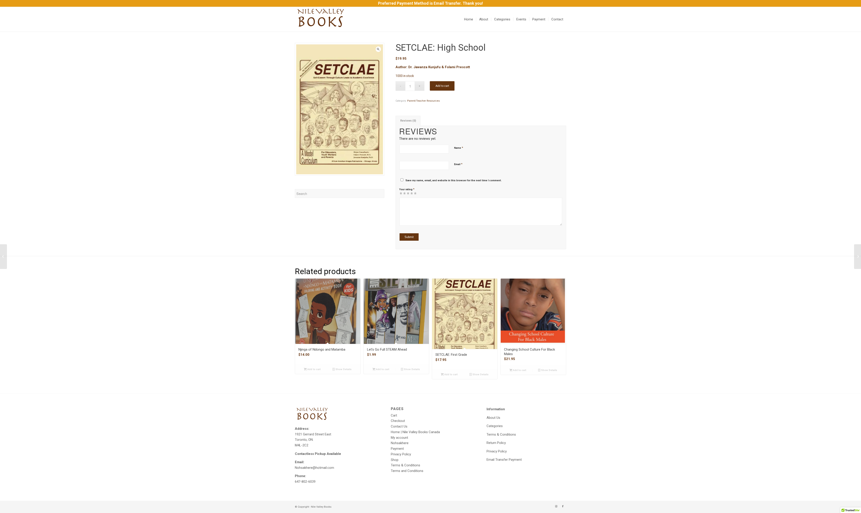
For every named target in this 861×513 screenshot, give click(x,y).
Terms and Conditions (407, 471)
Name (458, 147)
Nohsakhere (400, 443)
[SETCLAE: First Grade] (3, 256)
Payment (397, 449)
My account (399, 438)
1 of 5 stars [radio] (401, 193)
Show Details (343, 369)
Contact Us (399, 426)
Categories (495, 426)
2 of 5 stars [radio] (402, 193)
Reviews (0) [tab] (408, 120)
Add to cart (442, 85)
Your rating (406, 189)
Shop (394, 460)
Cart (394, 415)
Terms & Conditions (405, 465)
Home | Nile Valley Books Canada (415, 432)
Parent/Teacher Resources (423, 100)
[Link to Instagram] (556, 506)
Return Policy (496, 443)
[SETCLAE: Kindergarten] (857, 256)
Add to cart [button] (314, 369)
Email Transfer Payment (504, 460)
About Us (493, 418)
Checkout (398, 421)
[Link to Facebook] (562, 506)
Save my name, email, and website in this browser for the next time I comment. (453, 180)
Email (458, 164)
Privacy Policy (401, 454)
